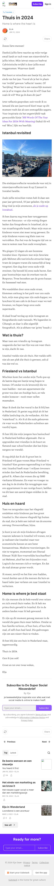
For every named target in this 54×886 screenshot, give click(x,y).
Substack (12, 879)
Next (44, 741)
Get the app (41, 872)
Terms (35, 862)
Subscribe (37, 4)
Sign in (48, 4)
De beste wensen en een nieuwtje (17, 762)
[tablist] (10, 753)
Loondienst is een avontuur (15, 810)
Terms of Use (41, 714)
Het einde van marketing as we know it (19, 784)
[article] (27, 768)
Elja (11, 29)
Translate (8, 12)
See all (8, 824)
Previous (11, 741)
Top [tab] (5, 752)
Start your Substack (19, 872)
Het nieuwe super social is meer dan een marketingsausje (18, 791)
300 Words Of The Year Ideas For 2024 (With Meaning (25, 119)
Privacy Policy (27, 720)
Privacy (26, 862)
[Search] (49, 753)
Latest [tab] (13, 752)
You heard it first (10, 768)
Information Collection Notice (32, 717)
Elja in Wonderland (13, 806)
